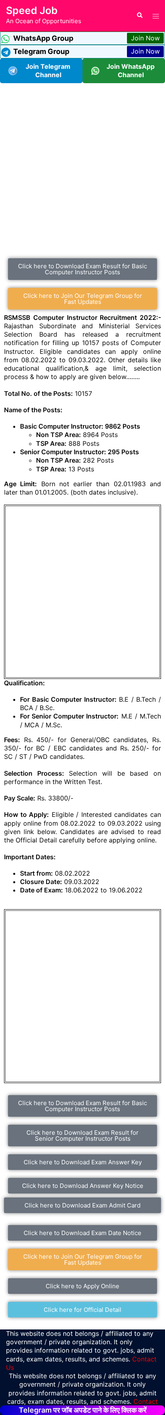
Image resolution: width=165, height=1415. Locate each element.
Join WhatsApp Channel (131, 70)
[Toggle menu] (156, 15)
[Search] (139, 15)
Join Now (145, 38)
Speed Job (32, 10)
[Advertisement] (82, 165)
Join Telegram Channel (48, 70)
